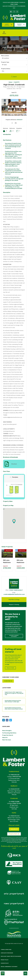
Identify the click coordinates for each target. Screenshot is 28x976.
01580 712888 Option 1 (16, 590)
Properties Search (7, 735)
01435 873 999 (15, 789)
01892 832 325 (15, 774)
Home (10, 82)
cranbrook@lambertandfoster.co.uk (14, 594)
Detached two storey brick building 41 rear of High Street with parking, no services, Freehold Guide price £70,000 (14, 186)
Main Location (5, 55)
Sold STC (16, 82)
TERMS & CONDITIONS (6, 949)
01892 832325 (14, 2)
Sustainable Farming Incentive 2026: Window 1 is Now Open (13, 701)
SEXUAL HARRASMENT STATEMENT (9, 966)
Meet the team (6, 740)
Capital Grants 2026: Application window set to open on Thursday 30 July (14, 693)
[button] (15, 523)
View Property (7, 555)
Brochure (14, 464)
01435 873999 (12, 6)
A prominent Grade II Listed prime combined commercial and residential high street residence (13, 146)
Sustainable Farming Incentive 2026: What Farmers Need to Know (14, 708)
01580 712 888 (15, 801)
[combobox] (14, 58)
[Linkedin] (11, 11)
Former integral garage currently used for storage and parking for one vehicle (14, 178)
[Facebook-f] (14, 11)
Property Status (5, 68)
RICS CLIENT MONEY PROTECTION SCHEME (11, 956)
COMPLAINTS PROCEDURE (7, 952)
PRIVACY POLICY (4, 959)
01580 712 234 (16, 803)
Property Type (5, 62)
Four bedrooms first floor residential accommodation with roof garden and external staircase (13, 171)
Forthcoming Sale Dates (9, 733)
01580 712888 (14, 4)
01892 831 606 (16, 776)
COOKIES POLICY (5, 963)
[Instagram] (17, 11)
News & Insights (7, 730)
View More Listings (14, 599)
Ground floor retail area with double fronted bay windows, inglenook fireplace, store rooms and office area (13, 163)
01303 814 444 (15, 816)
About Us (5, 737)
